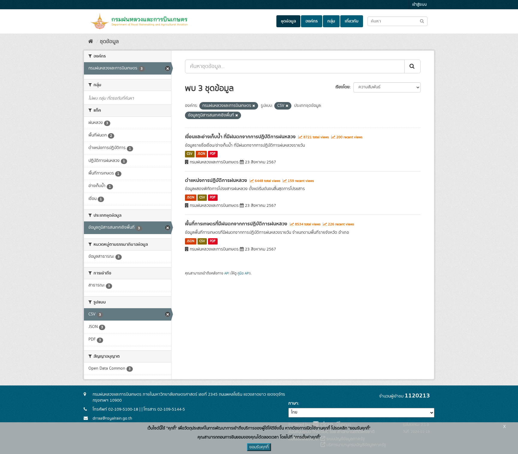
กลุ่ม (331, 21)
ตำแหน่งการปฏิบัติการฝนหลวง (216, 180)
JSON (201, 154)
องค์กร (311, 21)
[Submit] (412, 66)
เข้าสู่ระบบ (419, 4)
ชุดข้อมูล (288, 21)
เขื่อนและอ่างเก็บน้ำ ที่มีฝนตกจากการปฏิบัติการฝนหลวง (240, 137)
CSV (189, 154)
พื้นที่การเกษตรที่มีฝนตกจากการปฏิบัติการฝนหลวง (236, 224)
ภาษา (293, 403)
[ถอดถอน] (253, 106)
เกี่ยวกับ (352, 21)
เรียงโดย (342, 87)
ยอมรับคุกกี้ (259, 447)
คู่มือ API (243, 273)
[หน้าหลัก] (90, 41)
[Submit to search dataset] (421, 20)
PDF (213, 154)
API (226, 273)
